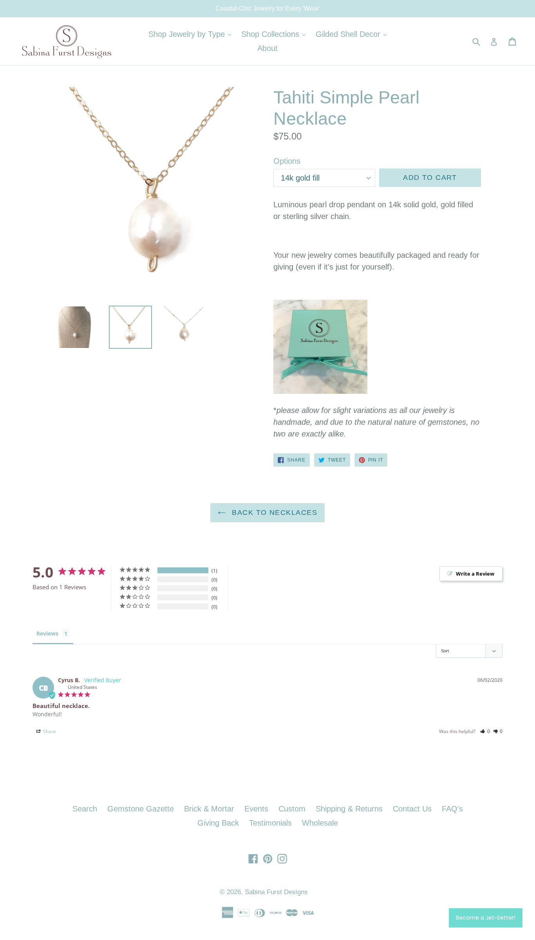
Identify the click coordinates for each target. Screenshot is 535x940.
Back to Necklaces (273, 512)
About (267, 48)
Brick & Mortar (209, 808)
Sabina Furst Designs (276, 892)
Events (256, 808)
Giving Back (218, 823)
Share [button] (49, 731)
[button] (485, 731)
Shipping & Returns (349, 808)
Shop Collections (275, 33)
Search (84, 808)
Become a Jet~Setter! (485, 918)
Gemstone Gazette (140, 808)
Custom (291, 808)
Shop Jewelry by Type (191, 33)
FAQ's (452, 808)
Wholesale (320, 823)
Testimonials (270, 823)
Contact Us (412, 808)
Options (286, 161)
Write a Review (475, 573)
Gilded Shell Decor (353, 33)
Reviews (47, 633)
